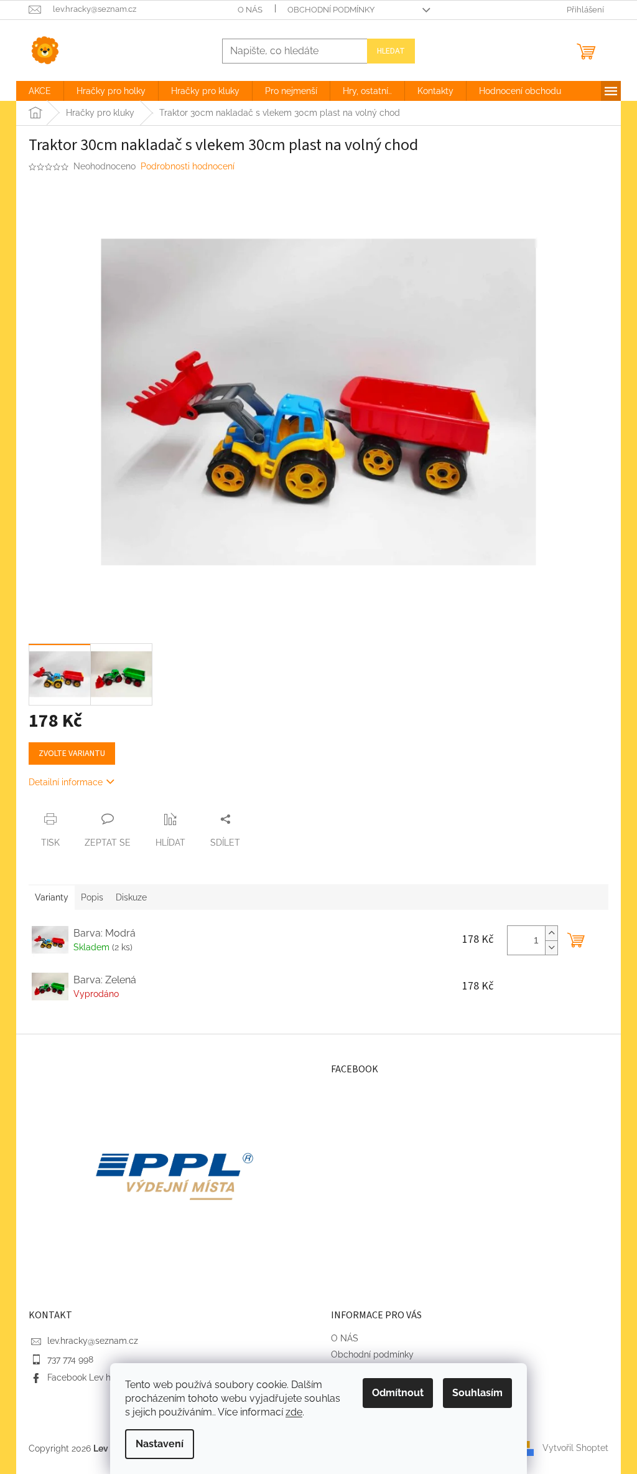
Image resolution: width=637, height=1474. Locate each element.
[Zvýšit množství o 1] (551, 933)
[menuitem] (39, 91)
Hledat (391, 51)
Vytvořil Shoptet (575, 1448)
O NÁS (250, 9)
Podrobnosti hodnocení (188, 166)
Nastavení (160, 1444)
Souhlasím (477, 1393)
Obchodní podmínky (330, 9)
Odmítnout (398, 1393)
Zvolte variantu (72, 753)
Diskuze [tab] (131, 897)
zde (294, 1412)
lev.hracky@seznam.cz (92, 1341)
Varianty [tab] (51, 897)
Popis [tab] (92, 897)
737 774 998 (70, 1359)
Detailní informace (66, 782)
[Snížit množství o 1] (551, 947)
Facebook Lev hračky (90, 1377)
